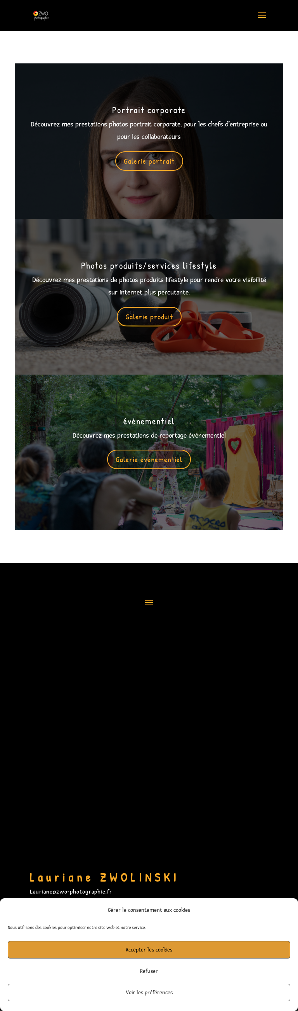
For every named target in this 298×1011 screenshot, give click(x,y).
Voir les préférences (149, 992)
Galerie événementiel (149, 459)
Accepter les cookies (149, 949)
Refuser (149, 971)
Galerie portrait (149, 161)
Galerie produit (149, 316)
